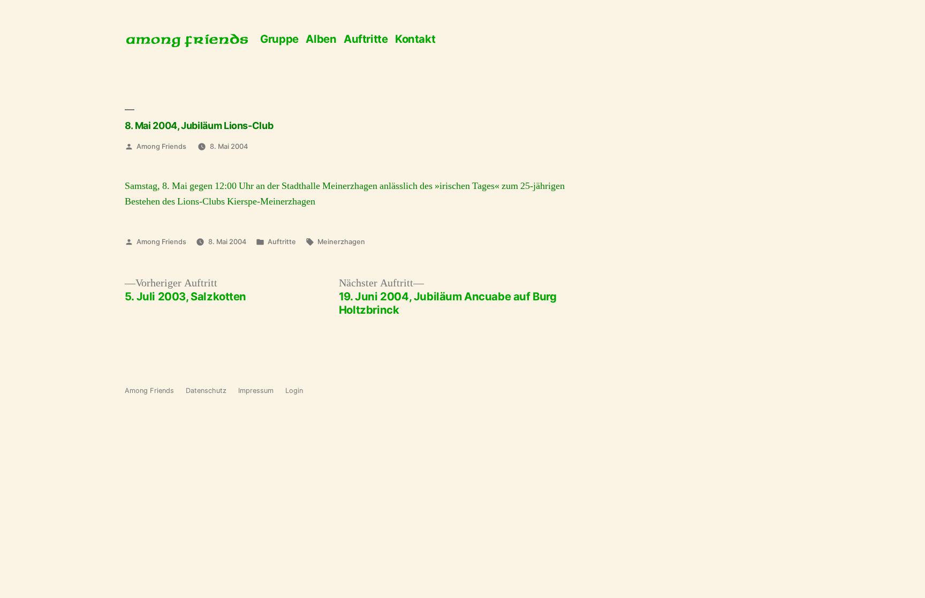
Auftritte (366, 39)
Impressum (256, 391)
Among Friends (161, 146)
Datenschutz (206, 391)
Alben (321, 39)
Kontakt (415, 39)
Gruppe (279, 39)
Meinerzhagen (341, 242)
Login (294, 391)
